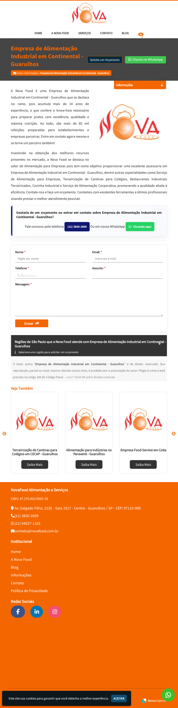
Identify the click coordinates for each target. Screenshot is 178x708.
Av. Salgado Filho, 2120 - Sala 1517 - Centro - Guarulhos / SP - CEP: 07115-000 (78, 508)
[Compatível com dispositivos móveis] (134, 701)
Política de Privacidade (29, 590)
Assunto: (98, 268)
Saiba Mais (35, 464)
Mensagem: (23, 284)
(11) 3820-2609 (77, 227)
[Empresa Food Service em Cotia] (143, 419)
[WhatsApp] (168, 694)
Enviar (28, 323)
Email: (97, 252)
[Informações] (141, 33)
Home (38, 33)
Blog (125, 33)
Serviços (84, 33)
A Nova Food (60, 33)
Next (173, 434)
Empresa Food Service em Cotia (143, 450)
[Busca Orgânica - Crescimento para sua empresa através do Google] (154, 700)
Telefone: (22, 268)
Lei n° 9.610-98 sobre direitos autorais (91, 377)
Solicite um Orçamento (105, 60)
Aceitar (119, 698)
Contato (106, 33)
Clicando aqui (142, 227)
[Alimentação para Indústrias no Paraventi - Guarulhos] (89, 419)
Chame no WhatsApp (147, 59)
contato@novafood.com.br (37, 530)
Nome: (20, 252)
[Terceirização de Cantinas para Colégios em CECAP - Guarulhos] (34, 419)
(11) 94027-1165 (27, 523)
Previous (4, 434)
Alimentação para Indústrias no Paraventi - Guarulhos (89, 452)
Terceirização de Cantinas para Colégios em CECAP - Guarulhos (35, 452)
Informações (21, 575)
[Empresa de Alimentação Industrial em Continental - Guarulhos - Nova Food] (89, 13)
